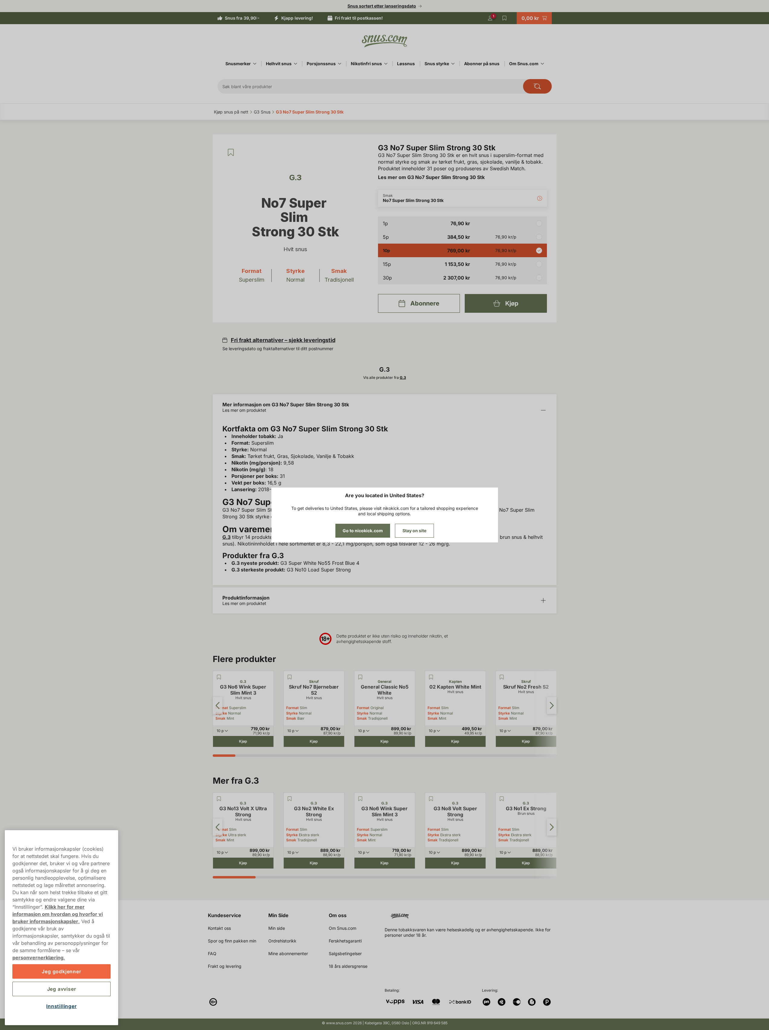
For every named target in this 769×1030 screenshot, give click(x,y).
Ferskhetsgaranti (345, 940)
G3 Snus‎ (262, 111)
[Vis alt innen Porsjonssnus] (339, 63)
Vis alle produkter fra (384, 377)
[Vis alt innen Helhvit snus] (295, 63)
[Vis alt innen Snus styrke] (452, 63)
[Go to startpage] (384, 41)
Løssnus (406, 63)
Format (292, 707)
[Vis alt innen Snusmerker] (254, 63)
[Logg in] (490, 18)
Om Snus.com (523, 63)
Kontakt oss (219, 928)
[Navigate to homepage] (473, 913)
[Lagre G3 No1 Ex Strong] (501, 798)
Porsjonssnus (321, 63)
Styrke (292, 713)
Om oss (338, 915)
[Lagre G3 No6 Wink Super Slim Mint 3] (219, 677)
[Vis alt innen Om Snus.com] (542, 63)
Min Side (278, 915)
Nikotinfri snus (366, 63)
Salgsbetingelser (345, 953)
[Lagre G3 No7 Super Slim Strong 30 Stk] (230, 152)
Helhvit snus (279, 63)
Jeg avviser (61, 989)
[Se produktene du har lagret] (504, 18)
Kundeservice (224, 915)
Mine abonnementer (288, 953)
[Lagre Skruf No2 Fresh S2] (501, 677)
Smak (220, 718)
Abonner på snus (481, 63)
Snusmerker (238, 63)
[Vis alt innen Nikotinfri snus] (385, 63)
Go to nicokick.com (363, 530)
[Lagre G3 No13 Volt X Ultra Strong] (219, 798)
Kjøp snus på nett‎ (231, 111)
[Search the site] (537, 86)
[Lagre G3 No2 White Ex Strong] (289, 798)
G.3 (226, 537)
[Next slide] (552, 705)
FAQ (212, 953)
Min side (276, 928)
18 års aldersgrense (348, 966)
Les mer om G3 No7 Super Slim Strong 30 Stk (431, 177)
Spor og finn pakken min (232, 940)
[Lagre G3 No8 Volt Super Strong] (431, 798)
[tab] (224, 755)
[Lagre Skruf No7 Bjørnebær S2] (289, 677)
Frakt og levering (224, 966)
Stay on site (414, 530)
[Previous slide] (217, 705)
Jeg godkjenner (61, 971)
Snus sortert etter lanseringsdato (381, 5)
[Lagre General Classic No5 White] (360, 677)
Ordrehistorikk (282, 940)
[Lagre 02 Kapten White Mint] (431, 677)
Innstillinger (61, 1006)
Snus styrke (437, 63)
